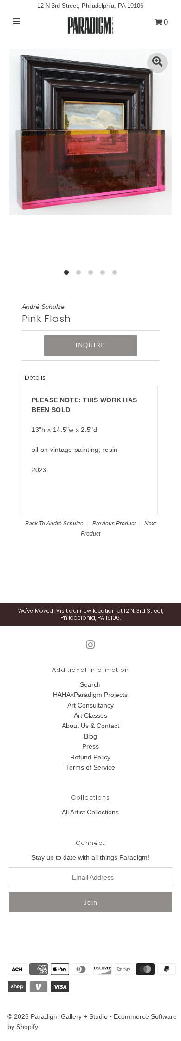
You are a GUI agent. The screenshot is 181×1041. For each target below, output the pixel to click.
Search (90, 684)
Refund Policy (90, 757)
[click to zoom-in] (157, 63)
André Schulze (65, 523)
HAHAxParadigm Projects (90, 694)
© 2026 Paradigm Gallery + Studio (57, 1016)
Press (90, 746)
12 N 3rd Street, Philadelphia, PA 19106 (90, 5)
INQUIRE (90, 345)
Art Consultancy (90, 705)
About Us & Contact (90, 725)
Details (35, 377)
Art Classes (90, 715)
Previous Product (114, 523)
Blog (90, 736)
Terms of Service (90, 767)
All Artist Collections (90, 812)
